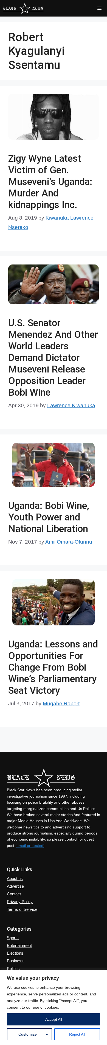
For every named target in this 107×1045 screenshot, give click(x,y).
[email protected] (29, 845)
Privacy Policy (20, 901)
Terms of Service (22, 909)
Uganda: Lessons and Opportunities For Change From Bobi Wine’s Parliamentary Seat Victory (53, 667)
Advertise (15, 886)
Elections (15, 953)
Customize (27, 1034)
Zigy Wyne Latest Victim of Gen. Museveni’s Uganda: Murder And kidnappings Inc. (50, 181)
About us (15, 878)
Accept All (53, 1019)
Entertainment (19, 945)
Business (15, 960)
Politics (13, 968)
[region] (53, 1007)
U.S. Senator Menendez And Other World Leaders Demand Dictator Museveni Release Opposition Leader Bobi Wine (53, 357)
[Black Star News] (23, 8)
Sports (13, 937)
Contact (14, 894)
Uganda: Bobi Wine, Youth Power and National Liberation (48, 517)
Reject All (77, 1034)
